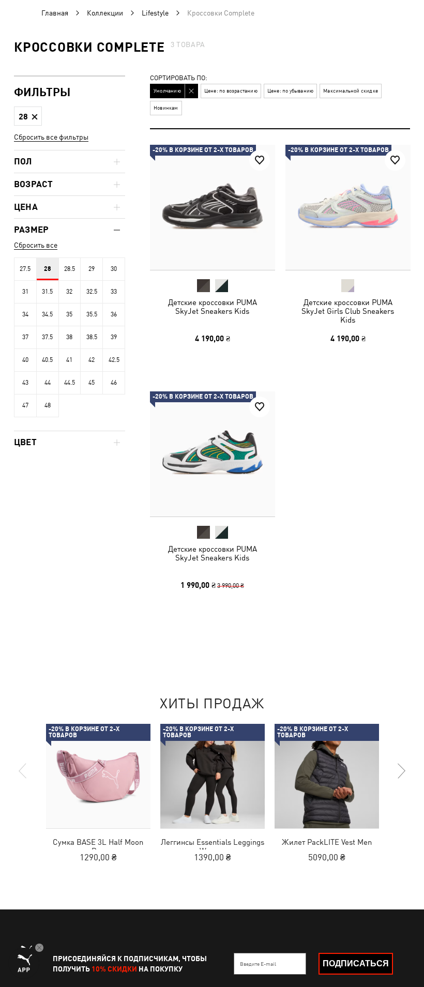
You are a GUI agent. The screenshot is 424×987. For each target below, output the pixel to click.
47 (25, 405)
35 (69, 314)
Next (400, 771)
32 (69, 291)
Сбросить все (35, 245)
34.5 (47, 314)
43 (25, 382)
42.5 (114, 359)
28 (47, 268)
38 (69, 337)
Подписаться (356, 963)
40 (25, 359)
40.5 (47, 359)
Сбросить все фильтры (51, 137)
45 (91, 382)
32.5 (91, 291)
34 (25, 314)
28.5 (69, 268)
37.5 (47, 337)
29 (91, 268)
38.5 (91, 337)
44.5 (69, 382)
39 (114, 337)
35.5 (91, 314)
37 (25, 337)
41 (69, 359)
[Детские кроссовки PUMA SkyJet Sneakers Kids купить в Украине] (212, 207)
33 (114, 291)
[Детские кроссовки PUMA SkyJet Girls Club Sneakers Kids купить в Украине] (348, 207)
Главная (54, 13)
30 (114, 268)
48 (47, 405)
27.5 (25, 268)
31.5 (47, 291)
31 (25, 291)
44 (47, 382)
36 (114, 314)
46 (114, 382)
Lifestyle (155, 13)
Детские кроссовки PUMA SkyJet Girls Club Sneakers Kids (347, 311)
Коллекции (105, 13)
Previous (23, 771)
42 (91, 359)
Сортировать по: (178, 78)
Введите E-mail (258, 964)
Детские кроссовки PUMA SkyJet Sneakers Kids (212, 306)
